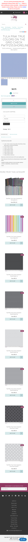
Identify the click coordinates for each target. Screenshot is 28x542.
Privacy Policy (14, 520)
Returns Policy (14, 522)
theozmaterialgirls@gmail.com (15, 530)
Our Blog (14, 511)
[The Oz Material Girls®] (14, 17)
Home (2, 27)
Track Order (14, 505)
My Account (18, 12)
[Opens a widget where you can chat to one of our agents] (23, 539)
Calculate (7, 123)
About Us (14, 509)
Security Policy (14, 524)
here (19, 3)
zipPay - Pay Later (14, 526)
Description (4, 134)
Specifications (13, 134)
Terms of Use (14, 518)
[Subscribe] (25, 488)
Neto (18, 539)
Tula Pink (14, 27)
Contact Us (14, 513)
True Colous (20, 27)
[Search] (25, 24)
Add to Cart (14, 103)
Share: (20, 31)
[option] (14, 66)
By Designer (8, 27)
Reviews (3, 137)
